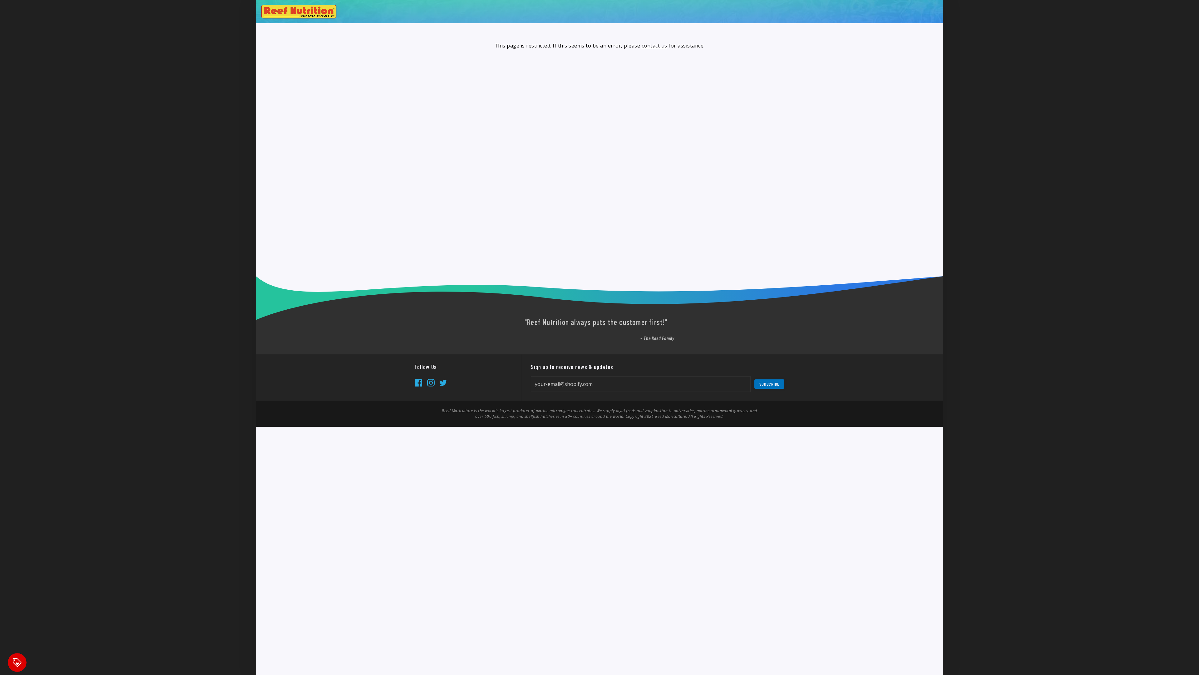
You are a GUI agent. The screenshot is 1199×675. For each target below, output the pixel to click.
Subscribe (769, 384)
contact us (654, 45)
